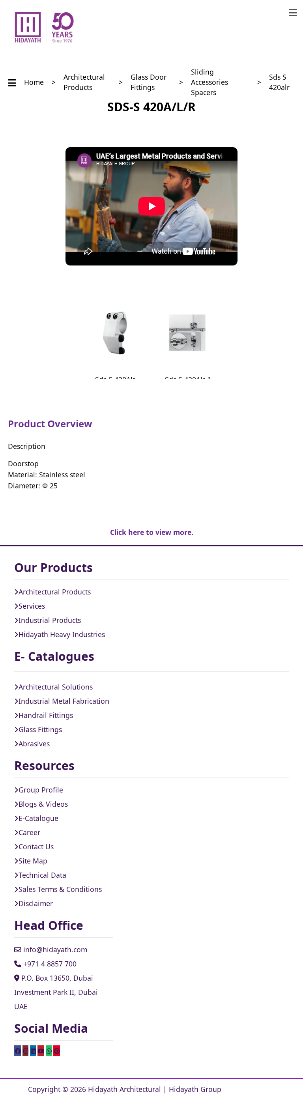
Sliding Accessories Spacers (209, 82)
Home (34, 82)
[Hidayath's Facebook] (17, 1050)
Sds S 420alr (279, 82)
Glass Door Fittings (148, 82)
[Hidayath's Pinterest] (56, 1050)
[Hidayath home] (44, 27)
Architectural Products (84, 82)
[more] (293, 12)
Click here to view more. (151, 532)
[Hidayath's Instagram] (25, 1050)
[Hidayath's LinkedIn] (33, 1050)
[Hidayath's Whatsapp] (49, 1050)
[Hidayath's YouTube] (40, 1050)
